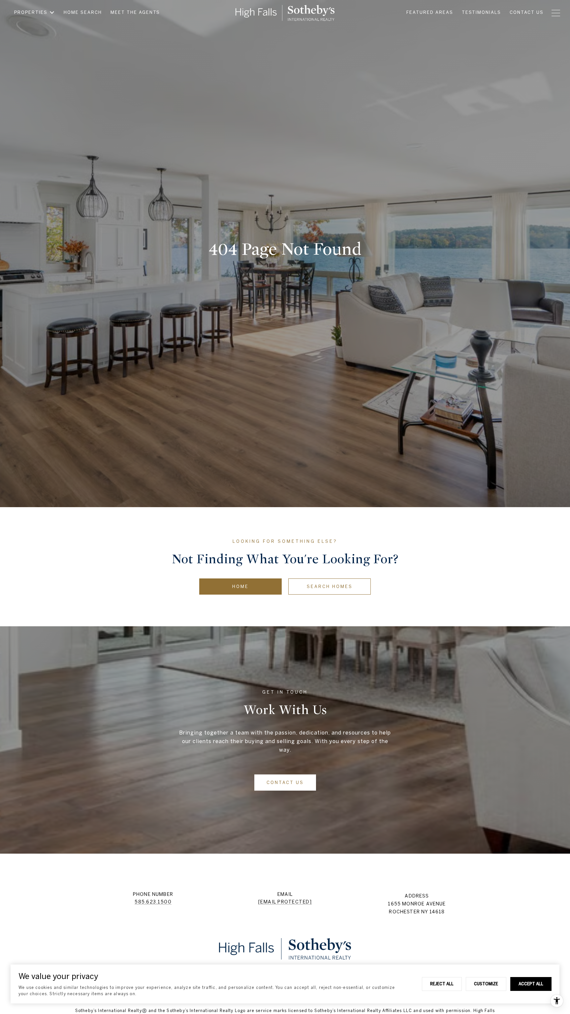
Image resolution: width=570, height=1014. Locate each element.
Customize (486, 983)
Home (240, 586)
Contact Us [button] (285, 782)
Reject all (442, 983)
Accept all (531, 983)
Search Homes (330, 586)
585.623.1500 (153, 901)
